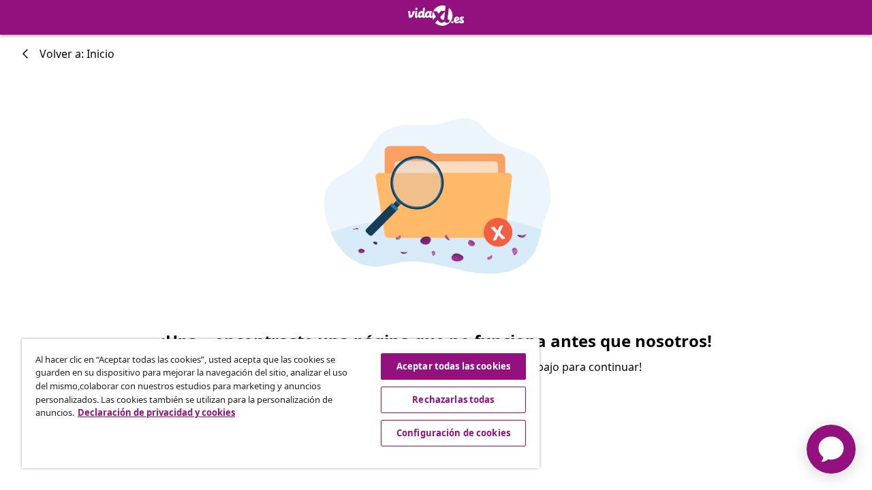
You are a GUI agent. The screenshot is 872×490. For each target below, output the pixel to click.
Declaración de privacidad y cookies (156, 412)
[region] (281, 403)
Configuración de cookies (453, 433)
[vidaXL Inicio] (436, 15)
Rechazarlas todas (453, 399)
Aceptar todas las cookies (453, 366)
